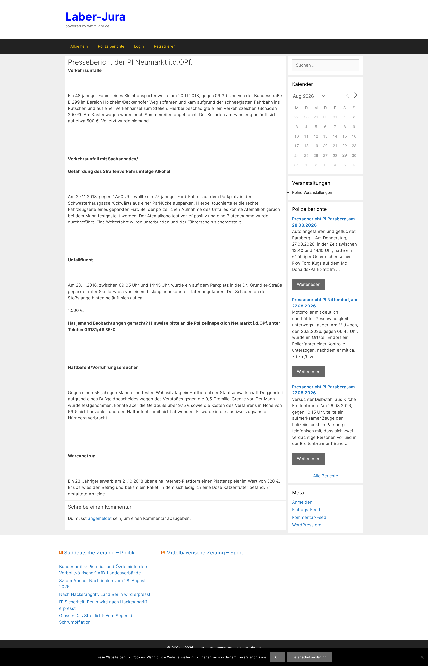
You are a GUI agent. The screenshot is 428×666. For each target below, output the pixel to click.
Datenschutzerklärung (310, 657)
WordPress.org (306, 524)
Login (139, 46)
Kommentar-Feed (309, 517)
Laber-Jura (95, 16)
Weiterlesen (308, 284)
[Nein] (421, 657)
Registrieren (165, 46)
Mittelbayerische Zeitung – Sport (204, 552)
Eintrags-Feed (306, 509)
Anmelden (302, 502)
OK (277, 657)
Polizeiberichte (111, 46)
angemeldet (100, 518)
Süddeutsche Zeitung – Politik (99, 552)
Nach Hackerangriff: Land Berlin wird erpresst (104, 594)
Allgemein (79, 46)
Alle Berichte (325, 475)
